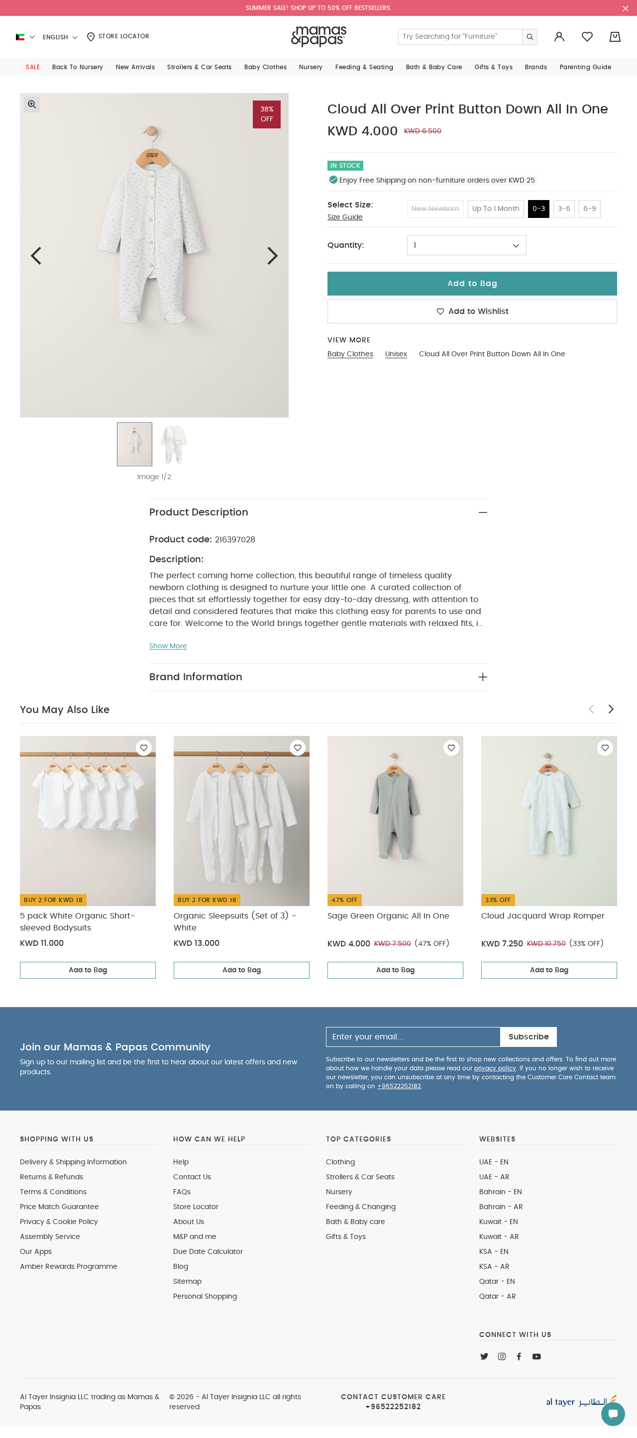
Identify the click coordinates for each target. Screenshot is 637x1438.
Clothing (340, 1162)
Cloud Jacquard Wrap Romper (543, 916)
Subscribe (529, 1037)
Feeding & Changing (361, 1207)
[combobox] (467, 245)
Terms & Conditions (53, 1192)
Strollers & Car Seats (360, 1177)
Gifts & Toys (346, 1236)
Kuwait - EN (498, 1222)
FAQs (182, 1192)
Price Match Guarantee (59, 1207)
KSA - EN (494, 1251)
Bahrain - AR (501, 1207)
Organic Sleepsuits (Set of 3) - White (235, 922)
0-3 (538, 208)
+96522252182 (399, 1086)
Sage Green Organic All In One (388, 916)
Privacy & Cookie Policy (59, 1222)
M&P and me (194, 1236)
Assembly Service (50, 1236)
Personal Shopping (205, 1296)
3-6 (564, 208)
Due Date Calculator (208, 1251)
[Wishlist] (144, 748)
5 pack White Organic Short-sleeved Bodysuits (77, 922)
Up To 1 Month (496, 208)
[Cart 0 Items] (615, 37)
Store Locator (122, 36)
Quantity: (345, 245)
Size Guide (345, 217)
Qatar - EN (497, 1281)
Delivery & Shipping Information (73, 1162)
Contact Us (192, 1177)
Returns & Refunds (51, 1177)
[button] (33, 67)
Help (181, 1162)
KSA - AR (494, 1266)
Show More (168, 646)
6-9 (589, 208)
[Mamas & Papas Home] (318, 36)
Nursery (339, 1192)
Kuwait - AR (499, 1236)
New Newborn (435, 208)
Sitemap (187, 1281)
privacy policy (495, 1068)
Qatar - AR (497, 1296)
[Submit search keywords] (529, 36)
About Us (188, 1222)
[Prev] (36, 255)
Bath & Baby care (355, 1222)
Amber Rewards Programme (68, 1266)
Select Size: (350, 205)
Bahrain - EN (500, 1192)
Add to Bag (88, 970)
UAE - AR (494, 1177)
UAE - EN (494, 1162)
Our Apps (36, 1251)
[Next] (273, 255)
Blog (180, 1266)
